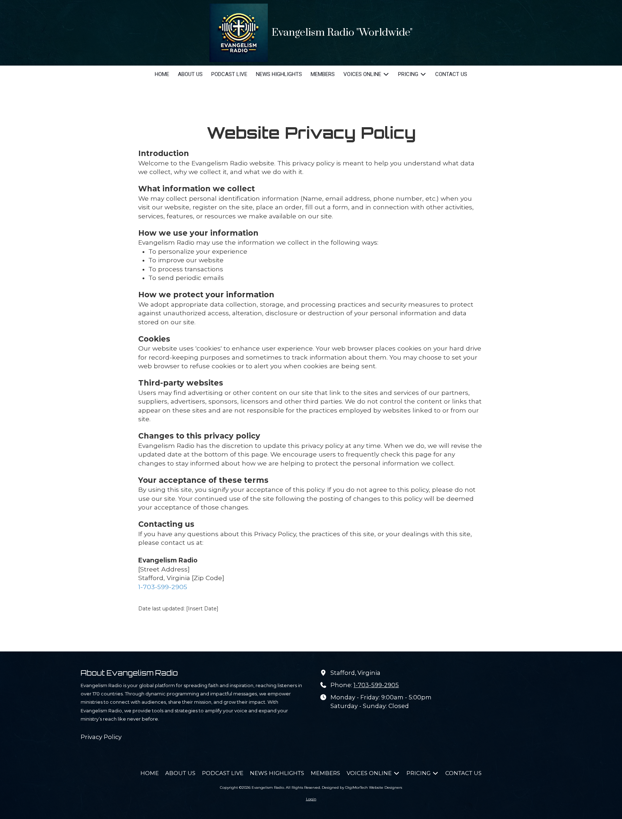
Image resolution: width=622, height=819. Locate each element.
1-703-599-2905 (162, 587)
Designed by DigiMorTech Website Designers (362, 787)
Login (311, 799)
